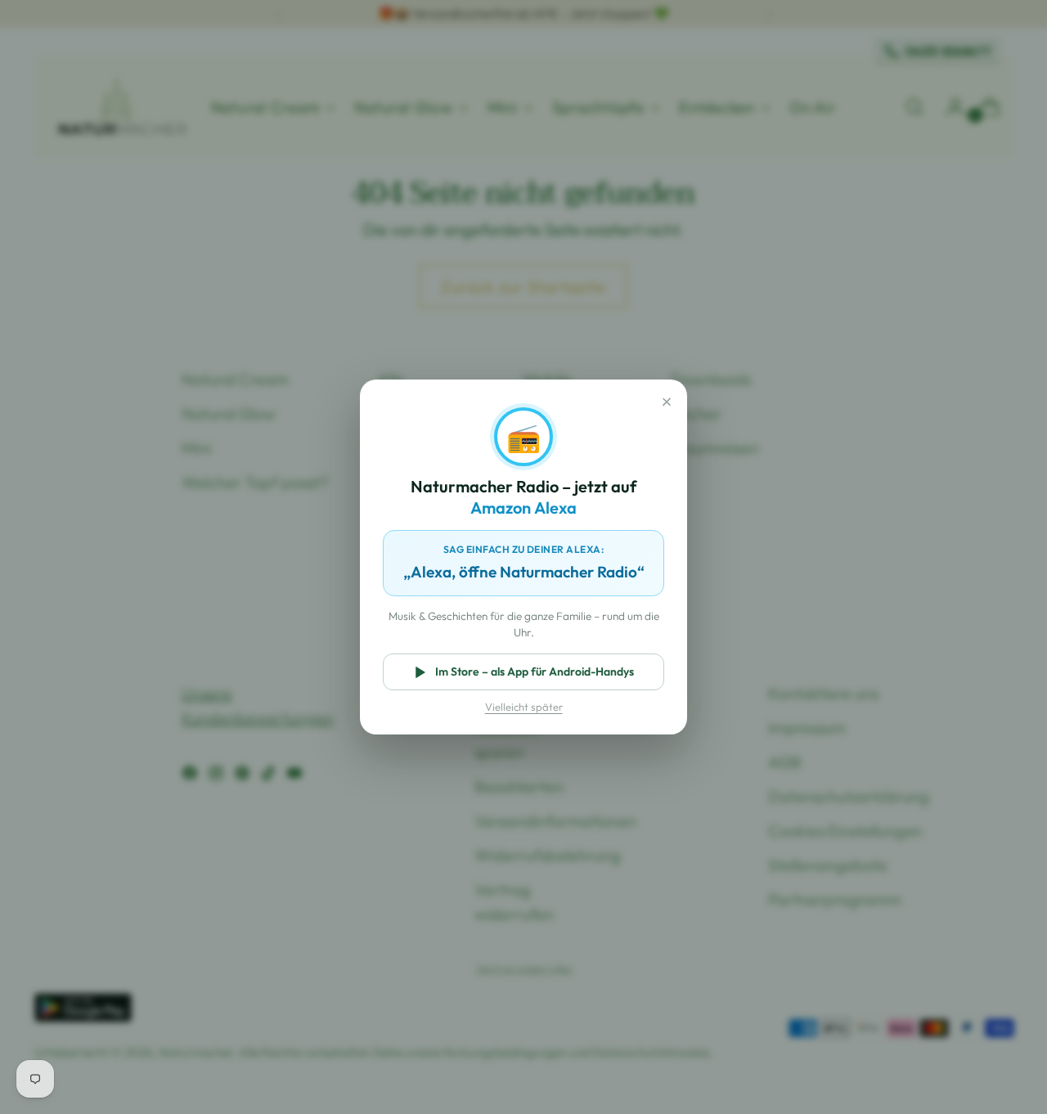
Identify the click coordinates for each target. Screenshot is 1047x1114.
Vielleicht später (524, 706)
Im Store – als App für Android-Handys (534, 671)
